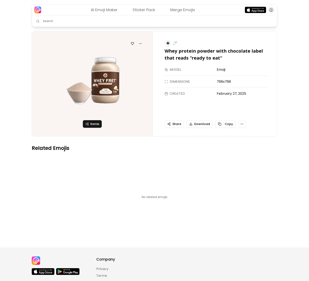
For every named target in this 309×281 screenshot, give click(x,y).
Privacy (102, 268)
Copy (229, 124)
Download (202, 124)
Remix (94, 124)
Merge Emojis (182, 9)
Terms (101, 275)
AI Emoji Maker (104, 9)
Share (176, 124)
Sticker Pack (144, 9)
